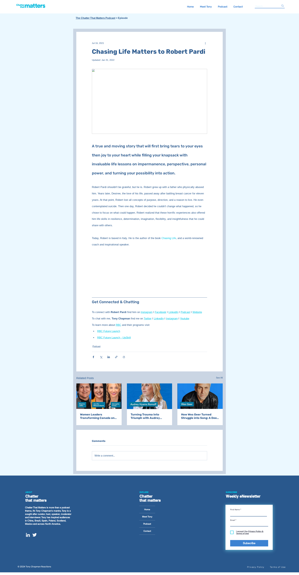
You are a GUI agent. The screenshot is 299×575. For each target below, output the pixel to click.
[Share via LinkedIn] (108, 356)
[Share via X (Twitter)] (101, 356)
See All (219, 377)
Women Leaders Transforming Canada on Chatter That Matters (97, 416)
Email (232, 520)
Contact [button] (147, 531)
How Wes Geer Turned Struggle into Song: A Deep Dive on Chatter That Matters (199, 416)
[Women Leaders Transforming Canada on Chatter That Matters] (99, 396)
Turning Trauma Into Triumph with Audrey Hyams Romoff (145, 416)
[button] (238, 6)
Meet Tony (147, 516)
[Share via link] (116, 356)
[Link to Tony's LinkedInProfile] (28, 535)
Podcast (96, 346)
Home (147, 509)
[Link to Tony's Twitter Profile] (34, 535)
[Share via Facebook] (93, 356)
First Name (235, 510)
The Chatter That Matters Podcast (95, 18)
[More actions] (205, 43)
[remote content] (149, 272)
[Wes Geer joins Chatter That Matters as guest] (200, 396)
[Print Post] (123, 356)
